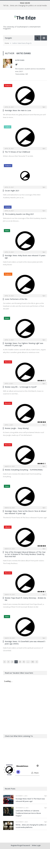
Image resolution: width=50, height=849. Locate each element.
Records (8, 362)
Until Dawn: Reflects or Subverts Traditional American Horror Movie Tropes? (28, 813)
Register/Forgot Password (20, 845)
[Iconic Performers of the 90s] (25, 284)
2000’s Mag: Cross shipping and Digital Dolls (24, 5)
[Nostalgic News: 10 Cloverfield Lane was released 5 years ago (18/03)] (25, 626)
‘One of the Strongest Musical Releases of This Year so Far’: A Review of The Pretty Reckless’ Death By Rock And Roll (25, 554)
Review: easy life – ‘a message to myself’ (21, 387)
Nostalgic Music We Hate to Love (18, 110)
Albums (7, 527)
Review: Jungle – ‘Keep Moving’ (17, 428)
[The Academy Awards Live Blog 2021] (25, 208)
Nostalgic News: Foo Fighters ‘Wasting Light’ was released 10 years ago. (24, 344)
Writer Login (36, 845)
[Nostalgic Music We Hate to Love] (25, 95)
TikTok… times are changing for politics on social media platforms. (31, 826)
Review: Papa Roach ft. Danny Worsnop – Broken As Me (25, 599)
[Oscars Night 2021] (25, 175)
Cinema (7, 207)
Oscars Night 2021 (12, 190)
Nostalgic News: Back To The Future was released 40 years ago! (30, 800)
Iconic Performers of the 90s (16, 299)
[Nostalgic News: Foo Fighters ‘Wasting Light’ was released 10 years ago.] (25, 328)
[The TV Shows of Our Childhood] (25, 136)
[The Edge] (25, 17)
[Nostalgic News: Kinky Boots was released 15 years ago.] (25, 240)
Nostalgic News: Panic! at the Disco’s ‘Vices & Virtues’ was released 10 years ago (25, 512)
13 (32, 662)
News (7, 231)
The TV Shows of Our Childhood (17, 152)
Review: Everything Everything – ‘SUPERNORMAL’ (24, 470)
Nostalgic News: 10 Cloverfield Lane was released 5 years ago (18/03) (25, 642)
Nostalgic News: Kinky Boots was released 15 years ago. (25, 256)
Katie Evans (19, 60)
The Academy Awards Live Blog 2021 (19, 214)
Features (8, 86)
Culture (7, 127)
